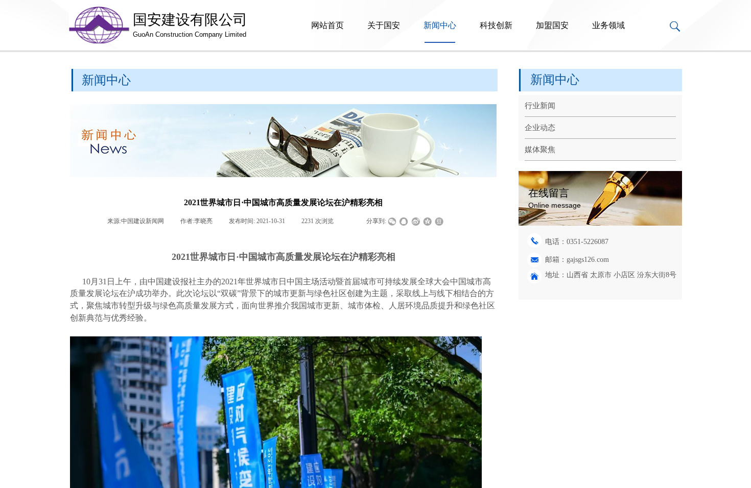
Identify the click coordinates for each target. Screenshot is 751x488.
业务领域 (608, 25)
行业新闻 (540, 106)
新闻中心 (440, 25)
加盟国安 (552, 25)
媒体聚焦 (540, 149)
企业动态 (540, 128)
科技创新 (496, 25)
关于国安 (383, 25)
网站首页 (327, 25)
